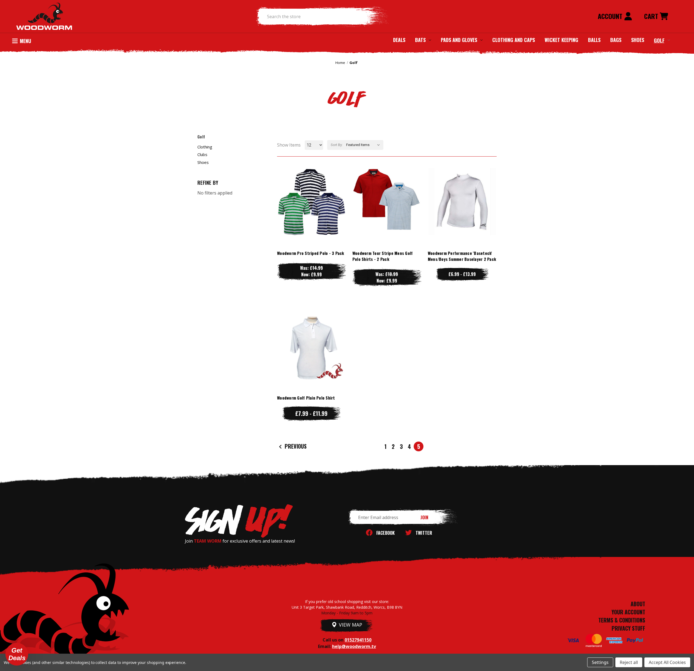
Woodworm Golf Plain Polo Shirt (306, 398)
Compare (309, 201)
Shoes (637, 39)
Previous (295, 446)
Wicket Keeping (561, 39)
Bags (615, 39)
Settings (600, 662)
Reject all (629, 662)
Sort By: (337, 145)
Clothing (204, 147)
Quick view (311, 191)
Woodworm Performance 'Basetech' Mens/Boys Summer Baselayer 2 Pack (462, 256)
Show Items (289, 145)
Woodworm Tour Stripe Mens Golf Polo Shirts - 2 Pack (382, 256)
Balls (594, 39)
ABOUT (638, 604)
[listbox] (364, 145)
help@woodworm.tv (354, 646)
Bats (420, 39)
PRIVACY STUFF (628, 628)
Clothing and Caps (513, 39)
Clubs (202, 154)
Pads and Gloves (459, 39)
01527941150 (358, 640)
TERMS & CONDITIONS (621, 620)
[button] (16, 654)
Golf (659, 40)
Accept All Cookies (667, 662)
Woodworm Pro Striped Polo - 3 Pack (310, 253)
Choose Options (311, 212)
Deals (399, 39)
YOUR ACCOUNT (628, 612)
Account (611, 16)
